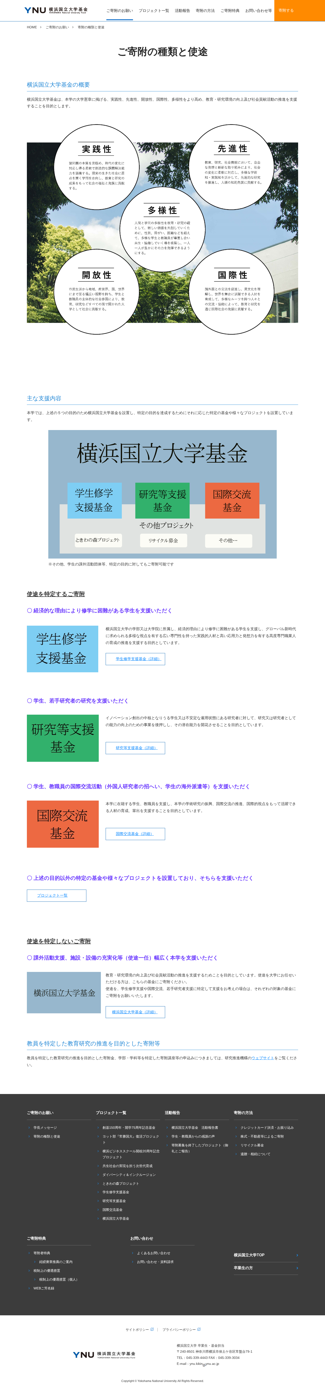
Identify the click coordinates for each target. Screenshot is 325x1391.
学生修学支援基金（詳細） (139, 659)
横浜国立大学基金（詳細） (135, 1012)
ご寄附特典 (230, 11)
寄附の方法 (205, 11)
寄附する (286, 10)
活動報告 (182, 11)
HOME (32, 27)
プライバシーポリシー (179, 1330)
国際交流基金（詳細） (135, 834)
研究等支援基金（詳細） (137, 748)
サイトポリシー (137, 1330)
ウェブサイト (262, 1058)
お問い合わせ (141, 1238)
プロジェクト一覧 (154, 11)
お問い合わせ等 (258, 11)
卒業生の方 (243, 1268)
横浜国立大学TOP (249, 1255)
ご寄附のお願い (119, 11)
